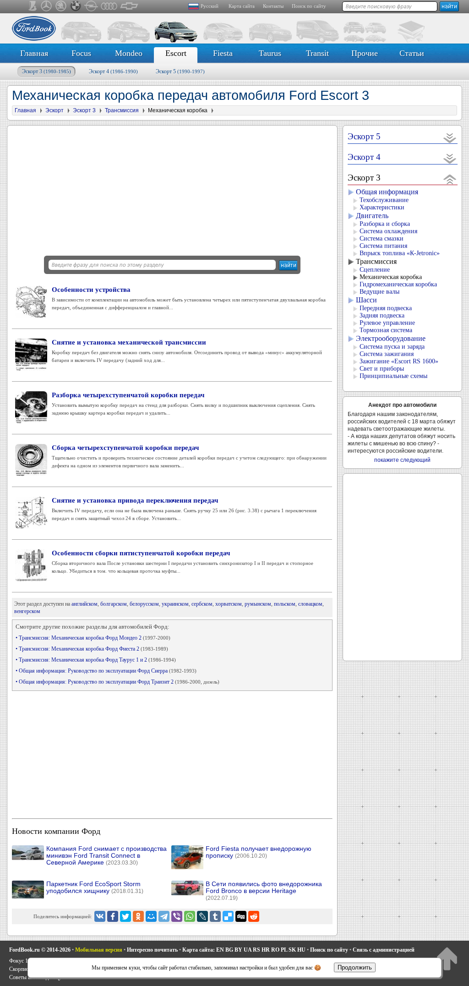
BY (238, 950)
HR (266, 950)
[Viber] (176, 916)
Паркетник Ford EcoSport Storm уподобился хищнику (94, 887)
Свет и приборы (382, 368)
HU (301, 950)
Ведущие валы (379, 291)
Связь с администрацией (383, 950)
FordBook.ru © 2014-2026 (40, 950)
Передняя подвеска (386, 308)
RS (256, 950)
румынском (258, 604)
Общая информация (387, 192)
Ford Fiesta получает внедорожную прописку (258, 852)
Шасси (366, 300)
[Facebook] (112, 916)
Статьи (411, 53)
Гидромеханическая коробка (398, 284)
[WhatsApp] (189, 916)
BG (229, 950)
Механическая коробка (391, 277)
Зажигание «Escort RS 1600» (399, 361)
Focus (81, 53)
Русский (209, 6)
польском (284, 604)
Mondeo (128, 53)
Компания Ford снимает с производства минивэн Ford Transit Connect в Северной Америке (106, 855)
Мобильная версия (98, 950)
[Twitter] (125, 916)
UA (247, 950)
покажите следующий (402, 460)
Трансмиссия (376, 261)
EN (220, 950)
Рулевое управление (387, 322)
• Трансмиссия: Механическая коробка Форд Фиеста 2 (92, 649)
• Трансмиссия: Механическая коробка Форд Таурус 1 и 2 (96, 660)
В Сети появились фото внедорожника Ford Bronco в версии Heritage (264, 891)
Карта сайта (242, 6)
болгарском (113, 604)
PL (284, 950)
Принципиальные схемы (393, 375)
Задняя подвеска (382, 315)
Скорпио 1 (21, 969)
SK (292, 950)
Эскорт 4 (113, 71)
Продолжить (355, 967)
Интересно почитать (152, 950)
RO (275, 950)
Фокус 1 (18, 961)
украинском (175, 604)
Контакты (273, 6)
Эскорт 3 (46, 71)
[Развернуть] (450, 137)
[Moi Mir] (151, 916)
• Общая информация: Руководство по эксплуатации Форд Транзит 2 (117, 682)
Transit (317, 53)
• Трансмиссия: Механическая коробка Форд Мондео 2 (93, 638)
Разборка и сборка (385, 223)
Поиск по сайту (309, 6)
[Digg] (240, 916)
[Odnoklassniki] (138, 916)
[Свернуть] (450, 179)
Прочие (364, 53)
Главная (34, 53)
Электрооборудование (390, 338)
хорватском (228, 604)
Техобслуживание (384, 200)
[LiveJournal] (202, 916)
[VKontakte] (99, 916)
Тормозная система (386, 330)
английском (84, 604)
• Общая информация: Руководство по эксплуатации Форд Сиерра (106, 671)
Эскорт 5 (180, 71)
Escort (175, 53)
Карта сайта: (198, 950)
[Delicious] (228, 916)
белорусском (144, 604)
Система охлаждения (388, 231)
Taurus (270, 53)
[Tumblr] (215, 916)
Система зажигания (387, 354)
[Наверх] (446, 958)
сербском (202, 604)
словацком (310, 604)
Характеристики (382, 207)
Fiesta (223, 53)
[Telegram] (163, 916)
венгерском (27, 611)
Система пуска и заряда (392, 346)
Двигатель (372, 215)
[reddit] (253, 916)
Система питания (383, 245)
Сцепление (375, 269)
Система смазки (382, 238)
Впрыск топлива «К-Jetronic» (400, 253)
